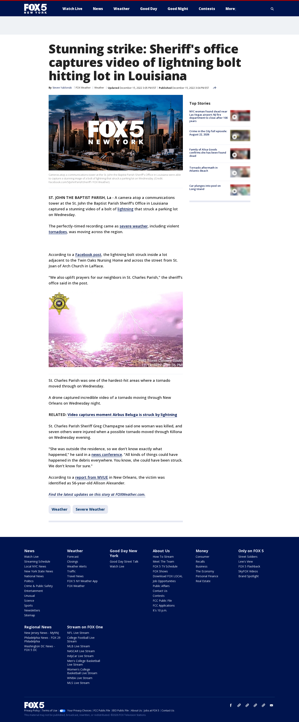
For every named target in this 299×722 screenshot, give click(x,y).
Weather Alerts (77, 566)
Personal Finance (207, 576)
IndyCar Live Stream (80, 656)
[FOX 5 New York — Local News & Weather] (37, 9)
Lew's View (245, 561)
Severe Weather (90, 509)
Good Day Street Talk (124, 561)
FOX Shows (160, 571)
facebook (231, 705)
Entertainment (33, 591)
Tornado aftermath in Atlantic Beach (203, 169)
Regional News (37, 626)
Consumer (202, 557)
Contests (159, 596)
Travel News (75, 576)
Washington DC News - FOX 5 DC (39, 648)
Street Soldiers (248, 557)
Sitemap (29, 615)
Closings (72, 561)
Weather (99, 87)
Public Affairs (161, 586)
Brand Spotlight (248, 576)
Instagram (239, 705)
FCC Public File (162, 600)
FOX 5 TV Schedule (165, 566)
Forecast (73, 557)
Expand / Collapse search (272, 9)
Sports (28, 605)
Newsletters (32, 610)
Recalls (200, 561)
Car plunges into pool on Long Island (205, 187)
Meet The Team (163, 561)
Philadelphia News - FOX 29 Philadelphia (42, 639)
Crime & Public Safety (38, 586)
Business (201, 566)
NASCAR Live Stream (81, 651)
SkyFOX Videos (248, 571)
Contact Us (160, 591)
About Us (161, 550)
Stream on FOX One (85, 626)
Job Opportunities (164, 581)
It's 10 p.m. (160, 610)
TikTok (247, 705)
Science (29, 600)
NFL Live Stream (78, 633)
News (29, 550)
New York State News (38, 571)
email (271, 705)
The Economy (205, 571)
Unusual (29, 596)
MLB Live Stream (78, 646)
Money (202, 550)
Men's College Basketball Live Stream (83, 662)
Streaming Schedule (37, 561)
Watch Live (31, 557)
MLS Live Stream (78, 683)
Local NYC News (35, 566)
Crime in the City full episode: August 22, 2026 (208, 132)
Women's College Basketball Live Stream (82, 671)
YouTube (255, 705)
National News (34, 576)
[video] (240, 115)
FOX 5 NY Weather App (82, 581)
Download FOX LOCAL (168, 576)
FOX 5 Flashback (249, 566)
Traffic (71, 571)
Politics (29, 581)
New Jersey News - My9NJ (41, 633)
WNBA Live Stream (79, 678)
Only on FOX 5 (251, 550)
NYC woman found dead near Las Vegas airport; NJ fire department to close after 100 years (208, 116)
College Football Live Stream (81, 639)
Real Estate (203, 581)
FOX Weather (83, 87)
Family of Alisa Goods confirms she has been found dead (207, 153)
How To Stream (163, 557)
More (230, 8)
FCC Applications (164, 605)
